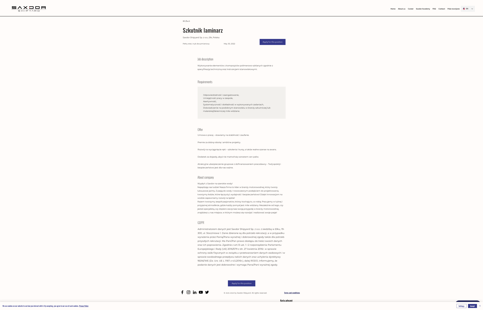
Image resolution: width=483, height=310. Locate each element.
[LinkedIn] (194, 292)
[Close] (479, 306)
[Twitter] (207, 292)
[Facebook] (182, 292)
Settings (461, 306)
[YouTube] (200, 292)
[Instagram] (188, 292)
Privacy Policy (83, 306)
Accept (472, 306)
